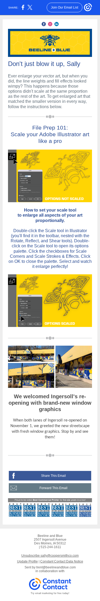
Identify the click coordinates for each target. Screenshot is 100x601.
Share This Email (53, 476)
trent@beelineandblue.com (56, 567)
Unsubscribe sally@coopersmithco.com (50, 555)
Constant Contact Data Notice (61, 561)
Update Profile (27, 561)
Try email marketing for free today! (50, 593)
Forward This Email (53, 488)
